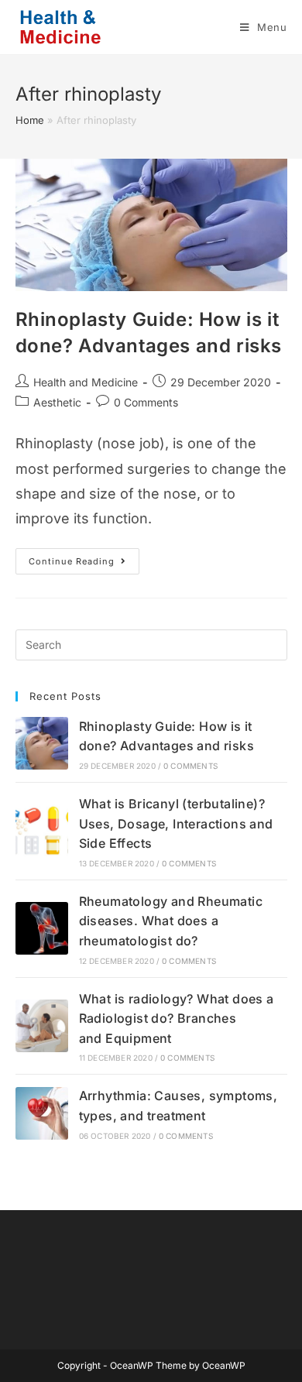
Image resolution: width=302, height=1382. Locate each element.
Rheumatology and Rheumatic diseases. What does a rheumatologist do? (171, 920)
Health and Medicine (85, 382)
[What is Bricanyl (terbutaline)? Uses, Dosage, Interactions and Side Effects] (41, 830)
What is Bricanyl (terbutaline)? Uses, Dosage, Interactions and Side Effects (176, 823)
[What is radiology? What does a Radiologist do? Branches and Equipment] (41, 1026)
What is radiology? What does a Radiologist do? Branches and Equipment (176, 1018)
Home (29, 120)
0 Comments (146, 402)
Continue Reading (84, 564)
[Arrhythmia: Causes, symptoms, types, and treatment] (41, 1113)
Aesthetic (57, 402)
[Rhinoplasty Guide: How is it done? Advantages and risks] (41, 743)
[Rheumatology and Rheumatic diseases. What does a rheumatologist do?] (41, 928)
